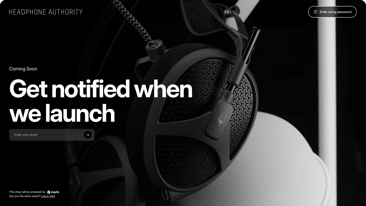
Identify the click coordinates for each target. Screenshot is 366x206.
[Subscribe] (88, 135)
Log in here (48, 196)
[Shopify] (53, 192)
